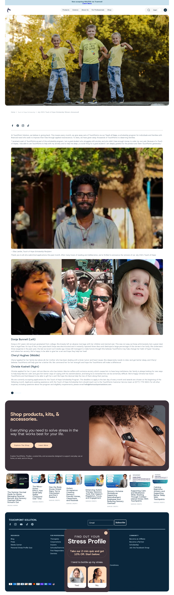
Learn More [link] (43, 445)
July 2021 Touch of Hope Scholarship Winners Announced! (58, 112)
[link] (87, 546)
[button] (149, 10)
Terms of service (159, 587)
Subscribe (120, 522)
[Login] (165, 10)
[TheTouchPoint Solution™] (9, 10)
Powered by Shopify (121, 587)
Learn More (87, 3)
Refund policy (135, 587)
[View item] (10, 524)
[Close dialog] (106, 533)
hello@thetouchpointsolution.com (97, 384)
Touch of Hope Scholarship (26, 112)
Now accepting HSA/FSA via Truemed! (87, 2)
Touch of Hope (111, 135)
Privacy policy (147, 587)
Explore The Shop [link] (21, 445)
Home (13, 112)
